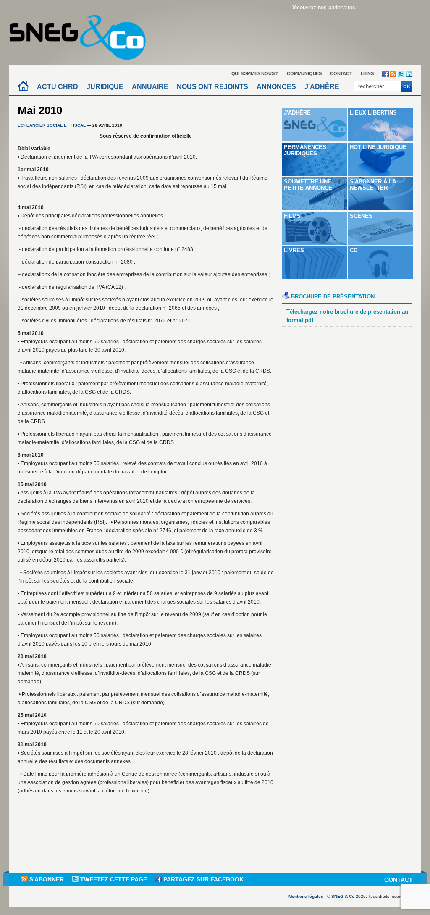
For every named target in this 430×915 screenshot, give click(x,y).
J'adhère (297, 113)
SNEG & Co (342, 896)
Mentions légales (305, 896)
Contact (341, 73)
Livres (294, 250)
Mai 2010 (40, 110)
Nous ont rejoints (212, 86)
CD (353, 250)
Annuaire (150, 86)
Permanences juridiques (305, 150)
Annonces (276, 86)
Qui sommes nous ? (255, 73)
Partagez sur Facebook (203, 879)
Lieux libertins (373, 113)
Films (292, 216)
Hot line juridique (378, 147)
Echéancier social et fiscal (52, 125)
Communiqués (304, 73)
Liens (367, 73)
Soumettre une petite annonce (308, 184)
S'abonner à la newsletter (373, 184)
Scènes (361, 216)
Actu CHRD (57, 86)
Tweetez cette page (114, 879)
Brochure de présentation (333, 296)
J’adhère (321, 86)
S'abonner (46, 879)
